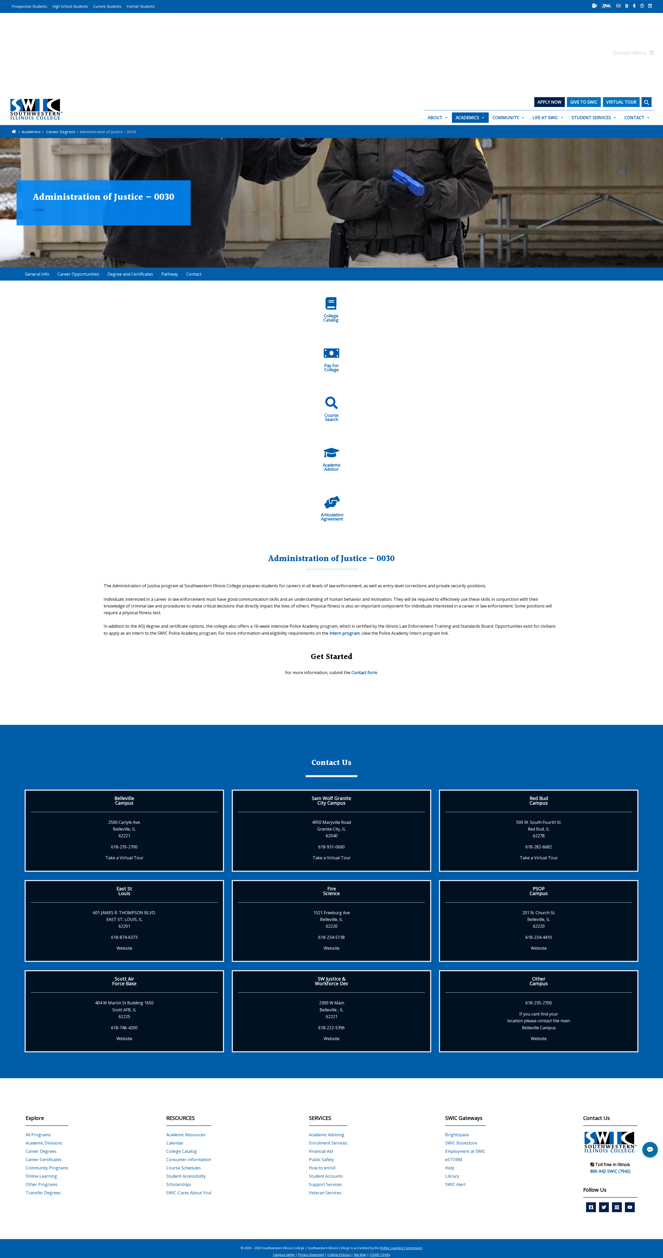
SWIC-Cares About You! (188, 1193)
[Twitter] (604, 1207)
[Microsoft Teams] (594, 5)
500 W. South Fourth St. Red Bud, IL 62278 (538, 829)
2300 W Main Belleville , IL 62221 (331, 1009)
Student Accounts (326, 1176)
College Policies (339, 1255)
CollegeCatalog (330, 318)
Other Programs (41, 1184)
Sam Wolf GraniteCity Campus (331, 800)
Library (452, 1176)
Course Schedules (183, 1168)
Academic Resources (185, 1135)
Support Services (325, 1184)
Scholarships (178, 1184)
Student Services (591, 117)
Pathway (169, 274)
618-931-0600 (331, 847)
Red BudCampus (539, 800)
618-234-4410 (538, 937)
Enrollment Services (328, 1143)
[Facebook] (591, 1207)
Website (124, 948)
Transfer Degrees (43, 1193)
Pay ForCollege (331, 368)
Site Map (360, 1255)
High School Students (70, 6)
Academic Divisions (44, 1143)
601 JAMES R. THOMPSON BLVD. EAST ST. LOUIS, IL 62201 (124, 919)
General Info (37, 274)
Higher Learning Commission (401, 1248)
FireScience (331, 890)
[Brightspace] (627, 5)
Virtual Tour (621, 102)
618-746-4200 (124, 1028)
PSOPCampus (539, 890)
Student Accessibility (186, 1176)
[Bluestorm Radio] (634, 5)
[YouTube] (630, 1207)
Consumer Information (188, 1159)
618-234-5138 (331, 937)
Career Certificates (44, 1159)
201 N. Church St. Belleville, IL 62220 (538, 919)
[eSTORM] (606, 5)
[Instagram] (617, 1207)
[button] (647, 102)
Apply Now (549, 102)
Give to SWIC (583, 102)
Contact (634, 117)
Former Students (141, 6)
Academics (467, 117)
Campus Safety (284, 1255)
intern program (344, 633)
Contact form (364, 672)
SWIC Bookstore (461, 1143)
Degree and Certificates (130, 274)
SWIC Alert (455, 1184)
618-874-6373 (124, 937)
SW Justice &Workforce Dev (331, 981)
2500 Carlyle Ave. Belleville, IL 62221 (124, 829)
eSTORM (453, 1159)
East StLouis (124, 890)
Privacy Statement (311, 1255)
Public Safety (321, 1159)
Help (449, 1168)
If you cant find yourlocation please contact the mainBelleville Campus (538, 1021)
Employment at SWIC (465, 1151)
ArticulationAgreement (332, 517)
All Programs (38, 1135)
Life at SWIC (545, 117)
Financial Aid (321, 1151)
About (435, 117)
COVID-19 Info (380, 1255)
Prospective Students (29, 6)
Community (506, 117)
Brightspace (457, 1135)
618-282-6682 (538, 847)
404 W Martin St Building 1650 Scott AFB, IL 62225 (124, 1009)
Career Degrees (41, 1151)
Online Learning (41, 1176)
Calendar (175, 1143)
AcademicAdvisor (332, 467)
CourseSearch (331, 417)
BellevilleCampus (124, 800)
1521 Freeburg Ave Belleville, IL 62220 (331, 919)
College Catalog (181, 1151)
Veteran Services (325, 1193)
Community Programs (47, 1168)
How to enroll (322, 1168)
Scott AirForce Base (124, 981)
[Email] (618, 5)
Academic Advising (326, 1135)
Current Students (107, 6)
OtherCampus (539, 981)
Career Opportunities (78, 274)
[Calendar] (650, 5)
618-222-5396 (331, 1028)
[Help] (642, 5)
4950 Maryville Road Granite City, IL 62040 (331, 829)
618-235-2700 (124, 847)
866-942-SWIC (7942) (610, 1171)
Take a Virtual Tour (124, 858)
